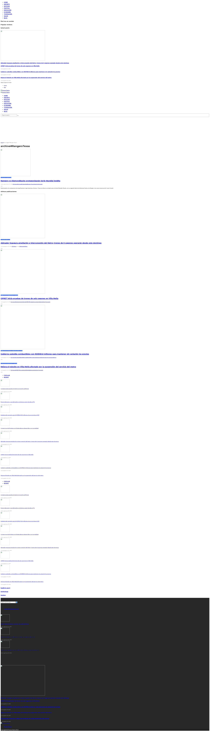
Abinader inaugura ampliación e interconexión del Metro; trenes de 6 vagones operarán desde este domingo (35, 63)
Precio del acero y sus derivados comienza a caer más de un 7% (18, 402)
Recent (6, 377)
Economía (7, 12)
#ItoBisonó (24, 357)
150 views (13, 370)
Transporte (15, 295)
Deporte (7, 4)
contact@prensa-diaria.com (11, 608)
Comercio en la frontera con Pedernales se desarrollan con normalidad (19, 428)
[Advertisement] (105, 129)
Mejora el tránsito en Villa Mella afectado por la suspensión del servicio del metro (26, 77)
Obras (8, 239)
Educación (7, 10)
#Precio (31, 357)
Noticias (7, 6)
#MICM (28, 357)
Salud (6, 16)
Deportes (3, 177)
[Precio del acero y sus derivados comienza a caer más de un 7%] (5, 399)
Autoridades (4, 295)
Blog (5, 18)
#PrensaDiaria (22, 370)
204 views (15, 184)
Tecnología (8, 14)
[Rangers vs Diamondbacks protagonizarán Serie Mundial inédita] (16, 175)
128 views (14, 246)
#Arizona (19, 184)
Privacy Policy (8, 726)
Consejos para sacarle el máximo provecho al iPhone (15, 388)
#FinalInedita (24, 184)
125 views (13, 357)
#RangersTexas (30, 184)
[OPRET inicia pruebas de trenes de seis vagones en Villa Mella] (23, 293)
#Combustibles (18, 357)
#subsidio (35, 357)
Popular (7, 375)
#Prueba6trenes (32, 302)
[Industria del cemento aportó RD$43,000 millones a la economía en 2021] (5, 412)
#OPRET (27, 302)
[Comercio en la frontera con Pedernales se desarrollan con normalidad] (5, 425)
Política (7, 8)
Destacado (8, 177)
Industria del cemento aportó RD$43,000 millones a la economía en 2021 (20, 415)
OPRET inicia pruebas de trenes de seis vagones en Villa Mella (20, 66)
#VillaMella (27, 370)
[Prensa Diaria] (5, 90)
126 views (13, 302)
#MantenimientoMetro (20, 302)
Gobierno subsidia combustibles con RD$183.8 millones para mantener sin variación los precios (30, 72)
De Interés (9, 350)
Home (6, 2)
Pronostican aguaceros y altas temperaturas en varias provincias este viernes (25, 718)
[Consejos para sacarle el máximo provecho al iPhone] (5, 386)
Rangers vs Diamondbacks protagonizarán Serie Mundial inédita (30, 181)
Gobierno (20, 350)
